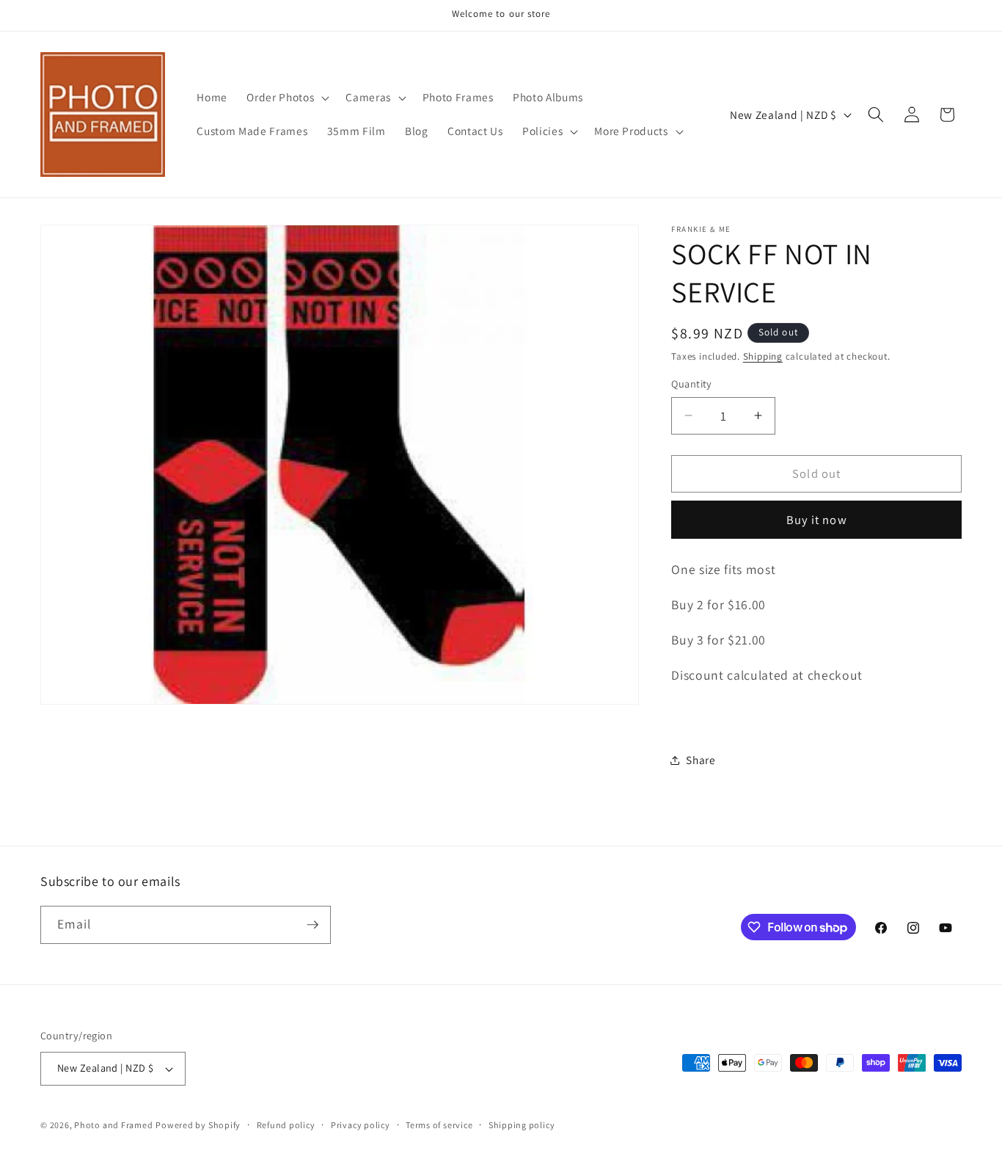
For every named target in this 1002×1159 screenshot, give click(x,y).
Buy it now (816, 520)
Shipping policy (522, 1124)
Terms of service (439, 1124)
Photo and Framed (113, 1124)
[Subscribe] (312, 925)
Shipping (763, 356)
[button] (286, 98)
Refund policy (286, 1124)
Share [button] (700, 759)
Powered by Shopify (198, 1124)
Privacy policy (360, 1124)
